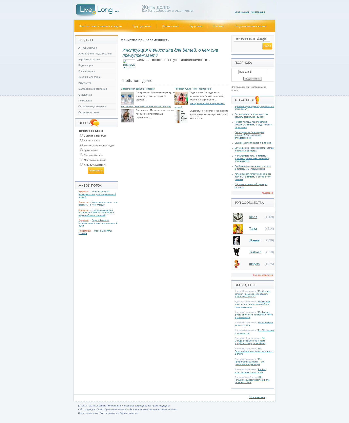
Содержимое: (143, 92)
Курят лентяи (90, 150)
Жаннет (255, 240)
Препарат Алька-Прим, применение (192, 89)
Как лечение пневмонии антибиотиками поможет (146, 106)
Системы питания (88, 112)
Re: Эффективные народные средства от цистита (254, 351)
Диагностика (170, 26)
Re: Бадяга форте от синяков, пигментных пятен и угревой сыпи (254, 315)
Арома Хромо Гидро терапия (95, 53)
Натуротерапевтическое (250, 26)
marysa (254, 264)
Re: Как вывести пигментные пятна (250, 370)
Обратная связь (257, 397)
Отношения (85, 94)
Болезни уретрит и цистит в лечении (253, 143)
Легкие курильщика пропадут (98, 145)
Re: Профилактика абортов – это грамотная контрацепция (249, 362)
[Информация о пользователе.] (238, 220)
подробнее (267, 193)
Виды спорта (85, 65)
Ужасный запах (91, 140)
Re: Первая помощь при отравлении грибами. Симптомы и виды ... (252, 304)
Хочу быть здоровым (94, 165)
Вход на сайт (242, 12)
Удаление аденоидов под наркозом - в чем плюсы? (98, 203)
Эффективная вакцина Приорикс (138, 89)
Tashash (255, 252)
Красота (218, 26)
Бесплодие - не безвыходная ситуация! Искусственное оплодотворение (249, 135)
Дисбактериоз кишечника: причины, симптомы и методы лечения (253, 167)
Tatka (253, 228)
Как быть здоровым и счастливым (167, 9)
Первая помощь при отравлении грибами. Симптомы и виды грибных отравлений (96, 212)
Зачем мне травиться (94, 136)
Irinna (253, 217)
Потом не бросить (93, 155)
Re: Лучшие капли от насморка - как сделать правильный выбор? (252, 294)
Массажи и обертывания (92, 89)
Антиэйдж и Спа (87, 47)
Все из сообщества (263, 275)
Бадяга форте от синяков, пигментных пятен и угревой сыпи (98, 223)
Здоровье (195, 26)
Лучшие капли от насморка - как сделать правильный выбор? (97, 194)
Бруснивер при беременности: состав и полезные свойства (254, 149)
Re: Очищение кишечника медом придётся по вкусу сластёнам (250, 341)
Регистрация (258, 12)
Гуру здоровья (141, 26)
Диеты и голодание (89, 77)
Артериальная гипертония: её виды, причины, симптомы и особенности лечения (253, 176)
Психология (85, 100)
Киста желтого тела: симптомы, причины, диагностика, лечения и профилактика (252, 158)
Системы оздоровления (92, 106)
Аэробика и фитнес (89, 59)
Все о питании (86, 71)
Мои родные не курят (94, 160)
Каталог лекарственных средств (100, 26)
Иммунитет (84, 83)
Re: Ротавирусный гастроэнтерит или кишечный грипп (252, 380)
